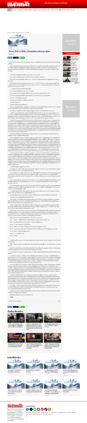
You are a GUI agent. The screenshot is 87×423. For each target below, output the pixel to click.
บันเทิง (63, 10)
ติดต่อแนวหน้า (62, 413)
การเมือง (25, 10)
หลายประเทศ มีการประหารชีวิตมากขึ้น (70, 391)
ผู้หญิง (60, 10)
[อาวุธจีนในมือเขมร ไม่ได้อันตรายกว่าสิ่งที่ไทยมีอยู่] (52, 364)
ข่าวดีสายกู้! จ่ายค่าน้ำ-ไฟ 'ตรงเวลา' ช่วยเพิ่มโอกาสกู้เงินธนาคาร (52, 325)
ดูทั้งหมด (11, 54)
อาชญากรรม (35, 10)
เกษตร (48, 10)
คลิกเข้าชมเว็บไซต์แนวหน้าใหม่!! (55, 3)
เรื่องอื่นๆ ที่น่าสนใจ (14, 311)
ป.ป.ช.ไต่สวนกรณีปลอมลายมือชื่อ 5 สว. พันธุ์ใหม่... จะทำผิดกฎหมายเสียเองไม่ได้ (52, 392)
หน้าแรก (9, 33)
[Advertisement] (43, 21)
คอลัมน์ (13, 33)
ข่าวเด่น (14, 10)
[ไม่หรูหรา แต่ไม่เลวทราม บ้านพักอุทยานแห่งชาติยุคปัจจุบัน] (34, 384)
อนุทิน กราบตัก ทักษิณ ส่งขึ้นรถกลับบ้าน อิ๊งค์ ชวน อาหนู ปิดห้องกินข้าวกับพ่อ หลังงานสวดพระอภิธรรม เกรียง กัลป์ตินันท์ (34, 327)
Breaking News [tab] (71, 53)
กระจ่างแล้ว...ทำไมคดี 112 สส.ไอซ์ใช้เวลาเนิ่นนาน (15, 371)
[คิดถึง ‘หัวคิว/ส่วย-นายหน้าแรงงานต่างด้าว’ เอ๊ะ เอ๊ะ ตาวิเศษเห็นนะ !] (16, 384)
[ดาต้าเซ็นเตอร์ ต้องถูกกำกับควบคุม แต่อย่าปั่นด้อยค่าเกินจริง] (71, 364)
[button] (34, 301)
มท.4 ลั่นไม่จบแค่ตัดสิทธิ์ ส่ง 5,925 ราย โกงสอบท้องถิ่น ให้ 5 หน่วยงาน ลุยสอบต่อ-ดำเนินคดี (34, 346)
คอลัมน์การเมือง (19, 33)
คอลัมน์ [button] (9, 10)
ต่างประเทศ (53, 10)
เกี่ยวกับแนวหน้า (36, 413)
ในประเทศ (43, 10)
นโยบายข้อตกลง (72, 413)
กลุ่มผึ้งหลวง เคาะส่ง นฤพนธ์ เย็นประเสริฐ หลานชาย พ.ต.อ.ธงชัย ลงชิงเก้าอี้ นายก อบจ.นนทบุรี (70, 71)
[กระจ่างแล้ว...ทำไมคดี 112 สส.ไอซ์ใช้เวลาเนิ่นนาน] (16, 364)
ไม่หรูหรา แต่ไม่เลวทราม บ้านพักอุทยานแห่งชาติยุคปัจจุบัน (34, 391)
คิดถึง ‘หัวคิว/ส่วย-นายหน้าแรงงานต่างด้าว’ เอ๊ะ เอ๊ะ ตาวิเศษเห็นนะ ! (15, 392)
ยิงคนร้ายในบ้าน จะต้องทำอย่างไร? (33, 371)
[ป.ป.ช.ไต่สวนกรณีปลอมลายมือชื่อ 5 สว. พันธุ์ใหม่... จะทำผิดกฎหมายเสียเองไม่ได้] (52, 384)
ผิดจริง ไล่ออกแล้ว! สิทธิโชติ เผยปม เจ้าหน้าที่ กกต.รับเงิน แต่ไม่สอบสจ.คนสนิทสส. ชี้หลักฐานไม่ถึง (52, 346)
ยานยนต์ (68, 10)
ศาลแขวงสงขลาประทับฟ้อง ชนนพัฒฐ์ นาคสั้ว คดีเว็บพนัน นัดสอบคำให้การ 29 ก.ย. (70, 81)
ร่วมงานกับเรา (53, 413)
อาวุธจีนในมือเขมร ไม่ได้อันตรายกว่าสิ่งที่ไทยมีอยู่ (51, 371)
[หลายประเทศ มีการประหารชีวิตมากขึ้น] (71, 384)
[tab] (34, 301)
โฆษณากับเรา (45, 413)
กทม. (40, 10)
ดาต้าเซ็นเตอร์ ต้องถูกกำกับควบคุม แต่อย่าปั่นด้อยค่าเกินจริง (70, 372)
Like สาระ (73, 10)
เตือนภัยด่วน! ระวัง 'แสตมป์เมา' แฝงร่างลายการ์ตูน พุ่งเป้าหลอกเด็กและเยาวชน (15, 345)
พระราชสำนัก (20, 10)
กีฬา (57, 10)
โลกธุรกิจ (30, 10)
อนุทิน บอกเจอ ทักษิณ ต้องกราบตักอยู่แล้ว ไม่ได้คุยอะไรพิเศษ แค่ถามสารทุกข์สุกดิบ (15, 325)
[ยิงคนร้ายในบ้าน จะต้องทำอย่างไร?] (34, 364)
